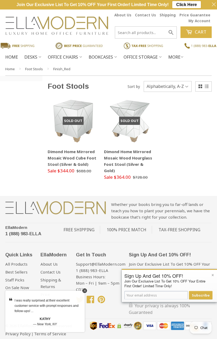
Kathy (45, 319)
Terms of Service (50, 333)
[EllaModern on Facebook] (90, 301)
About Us (122, 14)
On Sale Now (17, 287)
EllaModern (16, 227)
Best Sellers (16, 272)
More (174, 57)
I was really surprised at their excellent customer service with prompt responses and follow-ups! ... (47, 306)
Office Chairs (63, 57)
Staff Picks (14, 279)
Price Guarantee (194, 14)
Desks (31, 57)
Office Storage (141, 57)
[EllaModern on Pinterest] (101, 301)
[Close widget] (85, 291)
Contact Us (145, 14)
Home (11, 57)
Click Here (186, 4)
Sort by (134, 86)
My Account (199, 20)
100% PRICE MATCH (126, 230)
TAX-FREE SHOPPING (179, 230)
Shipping (168, 14)
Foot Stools (34, 69)
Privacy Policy (18, 333)
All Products (16, 264)
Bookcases (101, 57)
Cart (200, 32)
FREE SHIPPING (79, 230)
